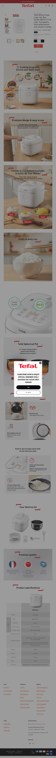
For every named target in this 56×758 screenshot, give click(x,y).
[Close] (40, 363)
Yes (28, 387)
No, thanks (28, 392)
